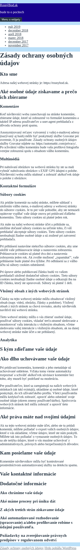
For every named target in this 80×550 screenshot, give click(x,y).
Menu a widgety (11, 19)
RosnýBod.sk (9, 5)
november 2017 (18, 45)
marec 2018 (15, 38)
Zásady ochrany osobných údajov (22, 548)
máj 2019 (14, 26)
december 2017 (18, 41)
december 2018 (18, 30)
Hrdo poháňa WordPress (60, 548)
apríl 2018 (14, 34)
